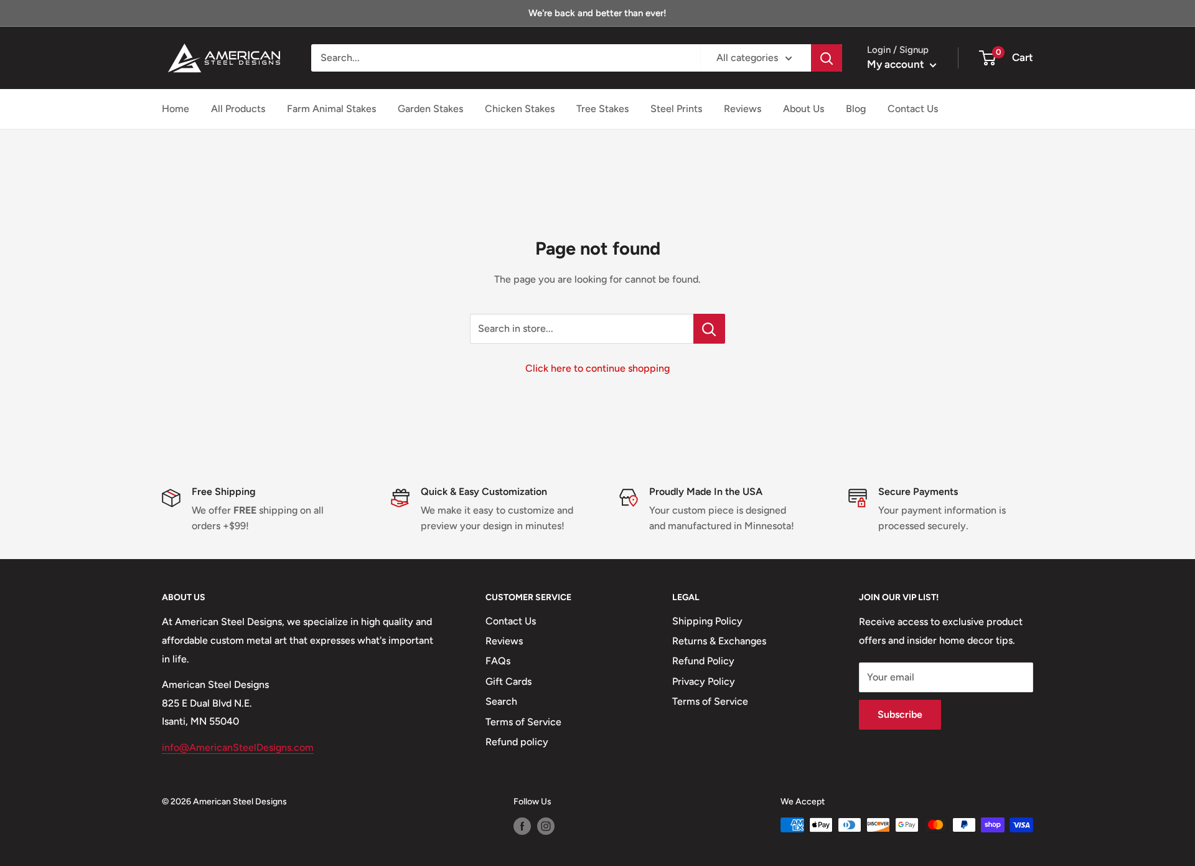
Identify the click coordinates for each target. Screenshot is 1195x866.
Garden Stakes (430, 109)
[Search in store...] (709, 329)
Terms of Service (523, 722)
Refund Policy (703, 661)
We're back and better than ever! (597, 13)
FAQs (497, 661)
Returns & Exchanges (719, 641)
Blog (856, 109)
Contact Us (913, 109)
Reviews (742, 109)
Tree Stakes (602, 109)
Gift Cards (508, 681)
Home (175, 109)
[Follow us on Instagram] (546, 826)
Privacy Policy (703, 681)
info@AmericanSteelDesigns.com (238, 747)
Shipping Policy (707, 621)
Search (501, 701)
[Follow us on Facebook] (522, 826)
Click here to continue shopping (597, 368)
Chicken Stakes (520, 109)
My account (897, 64)
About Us (803, 109)
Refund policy (516, 742)
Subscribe (900, 714)
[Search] (826, 58)
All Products (238, 109)
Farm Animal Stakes (331, 109)
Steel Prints (676, 109)
